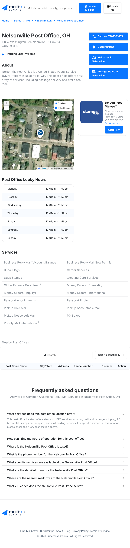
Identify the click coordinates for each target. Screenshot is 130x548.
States (17, 20)
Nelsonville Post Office (70, 20)
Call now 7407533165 (110, 36)
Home (5, 20)
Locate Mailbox (90, 8)
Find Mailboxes (29, 531)
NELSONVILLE (43, 20)
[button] (40, 133)
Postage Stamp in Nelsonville (105, 73)
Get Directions (106, 46)
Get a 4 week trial (112, 123)
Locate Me (114, 8)
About (59, 531)
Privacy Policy (80, 531)
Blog (67, 531)
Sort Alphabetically (109, 354)
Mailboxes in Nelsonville (102, 59)
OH (28, 20)
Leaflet (43, 168)
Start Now (114, 129)
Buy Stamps (47, 531)
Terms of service (100, 531)
